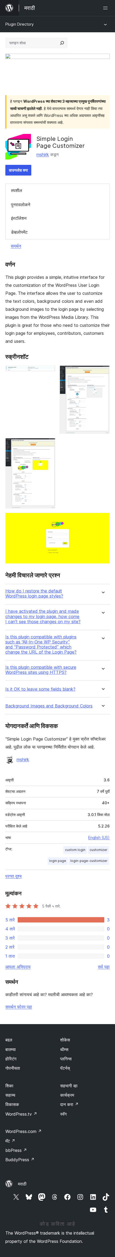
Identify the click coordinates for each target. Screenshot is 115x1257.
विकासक (12, 1104)
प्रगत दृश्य (13, 876)
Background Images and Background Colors (49, 706)
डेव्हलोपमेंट (19, 232)
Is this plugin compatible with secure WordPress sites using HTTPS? (40, 670)
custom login (75, 850)
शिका (9, 1085)
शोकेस (65, 1040)
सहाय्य (10, 1095)
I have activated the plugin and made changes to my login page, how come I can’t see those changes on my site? (42, 616)
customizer (99, 850)
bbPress (16, 1150)
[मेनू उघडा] (106, 8)
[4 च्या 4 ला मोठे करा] (102, 520)
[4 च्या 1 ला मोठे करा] (48, 372)
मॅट (10, 1141)
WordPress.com (23, 1131)
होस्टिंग (10, 1058)
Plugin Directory (19, 24)
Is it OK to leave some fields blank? (40, 689)
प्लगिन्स (66, 1058)
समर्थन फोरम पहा (18, 1006)
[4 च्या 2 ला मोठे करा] (102, 372)
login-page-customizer (89, 861)
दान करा (69, 1104)
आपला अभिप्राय (17, 966)
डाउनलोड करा (18, 170)
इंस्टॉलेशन (18, 218)
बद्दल (8, 1040)
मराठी (22, 1184)
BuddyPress (19, 1159)
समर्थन (16, 246)
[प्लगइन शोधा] (62, 43)
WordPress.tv (21, 1114)
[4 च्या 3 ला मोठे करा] (48, 445)
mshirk (42, 154)
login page (57, 861)
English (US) (99, 837)
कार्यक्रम (67, 1095)
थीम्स (64, 1049)
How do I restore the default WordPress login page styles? (34, 593)
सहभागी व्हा (69, 1085)
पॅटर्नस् (65, 1068)
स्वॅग (63, 1114)
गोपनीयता (12, 1068)
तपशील (16, 190)
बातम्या (10, 1049)
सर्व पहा (104, 966)
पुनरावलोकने (20, 204)
